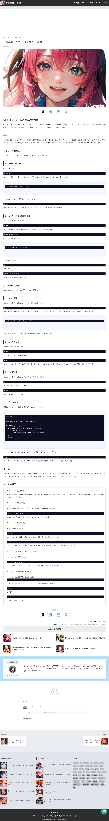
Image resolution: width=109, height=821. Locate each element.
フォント (95, 781)
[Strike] (37, 712)
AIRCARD (85, 763)
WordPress (82, 778)
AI (65, 624)
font (92, 769)
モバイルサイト (76, 784)
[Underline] (34, 712)
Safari (88, 775)
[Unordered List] (42, 712)
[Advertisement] (54, 21)
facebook (75, 769)
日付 (74, 787)
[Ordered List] (39, 712)
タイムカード (76, 781)
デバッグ (89, 781)
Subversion (94, 775)
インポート (94, 778)
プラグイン (101, 781)
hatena (102, 769)
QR (79, 775)
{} (51, 712)
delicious (75, 766)
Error (101, 766)
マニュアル (102, 621)
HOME (55, 812)
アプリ (99, 624)
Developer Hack (14, 3)
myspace (93, 772)
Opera (99, 772)
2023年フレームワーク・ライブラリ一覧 (85, 3)
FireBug (87, 769)
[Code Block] (46, 712)
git (89, 624)
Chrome (96, 763)
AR (91, 763)
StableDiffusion (103, 3)
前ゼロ (102, 784)
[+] (53, 712)
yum (88, 778)
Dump (96, 766)
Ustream (75, 778)
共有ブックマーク (95, 784)
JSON (93, 624)
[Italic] (32, 712)
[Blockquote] (44, 712)
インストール (72, 624)
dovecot (82, 766)
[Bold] (30, 712)
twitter (100, 775)
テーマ (83, 781)
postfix (75, 775)
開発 (104, 624)
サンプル (84, 624)
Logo (88, 772)
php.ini (104, 772)
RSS (83, 775)
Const (101, 763)
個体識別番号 (86, 784)
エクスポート (102, 778)
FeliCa (81, 769)
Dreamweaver (89, 766)
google (96, 769)
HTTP (61, 624)
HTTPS (79, 772)
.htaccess (75, 763)
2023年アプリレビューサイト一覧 (66, 816)
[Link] (49, 712)
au (78, 624)
